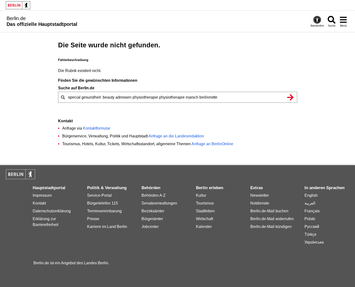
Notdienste (259, 203)
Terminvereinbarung (104, 211)
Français (312, 211)
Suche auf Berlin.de (76, 88)
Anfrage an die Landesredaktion (176, 136)
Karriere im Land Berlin (107, 227)
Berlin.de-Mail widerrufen (272, 219)
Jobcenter (150, 227)
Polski (309, 219)
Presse (93, 219)
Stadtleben (205, 211)
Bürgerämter (152, 219)
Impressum (42, 195)
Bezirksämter (153, 211)
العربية (309, 203)
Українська (314, 242)
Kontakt (39, 203)
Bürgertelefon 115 (102, 203)
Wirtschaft (204, 219)
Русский (311, 227)
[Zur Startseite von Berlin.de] (20, 178)
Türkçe (310, 234)
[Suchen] (290, 97)
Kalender (204, 227)
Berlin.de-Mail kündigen (271, 227)
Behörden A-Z (154, 195)
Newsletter (259, 195)
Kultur (201, 195)
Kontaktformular (96, 128)
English (311, 195)
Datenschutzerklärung (52, 211)
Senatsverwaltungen (159, 203)
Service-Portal (99, 195)
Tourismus (205, 203)
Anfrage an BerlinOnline (212, 144)
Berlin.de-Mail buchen (269, 211)
